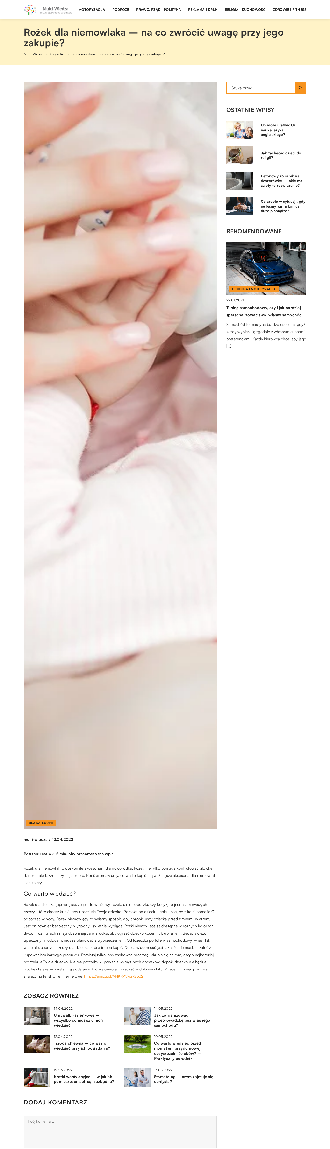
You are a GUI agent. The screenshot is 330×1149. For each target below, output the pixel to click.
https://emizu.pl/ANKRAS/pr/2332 (113, 976)
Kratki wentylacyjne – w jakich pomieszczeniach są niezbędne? (84, 1079)
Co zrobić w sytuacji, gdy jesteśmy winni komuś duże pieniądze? (283, 206)
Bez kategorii (41, 823)
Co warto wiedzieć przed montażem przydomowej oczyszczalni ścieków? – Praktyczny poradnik (177, 1051)
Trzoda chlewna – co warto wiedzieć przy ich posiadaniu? (82, 1046)
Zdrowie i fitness (289, 10)
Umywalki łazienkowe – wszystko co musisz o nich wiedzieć (78, 1020)
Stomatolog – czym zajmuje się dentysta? (184, 1079)
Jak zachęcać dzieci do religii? (281, 155)
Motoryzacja (92, 10)
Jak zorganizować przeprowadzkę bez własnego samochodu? (182, 1020)
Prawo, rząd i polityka (158, 10)
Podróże (120, 10)
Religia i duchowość (245, 10)
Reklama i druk (203, 10)
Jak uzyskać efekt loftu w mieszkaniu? (262, 307)
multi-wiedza (36, 839)
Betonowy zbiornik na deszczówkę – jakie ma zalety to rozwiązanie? (281, 181)
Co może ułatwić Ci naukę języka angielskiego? (278, 130)
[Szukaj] (300, 88)
